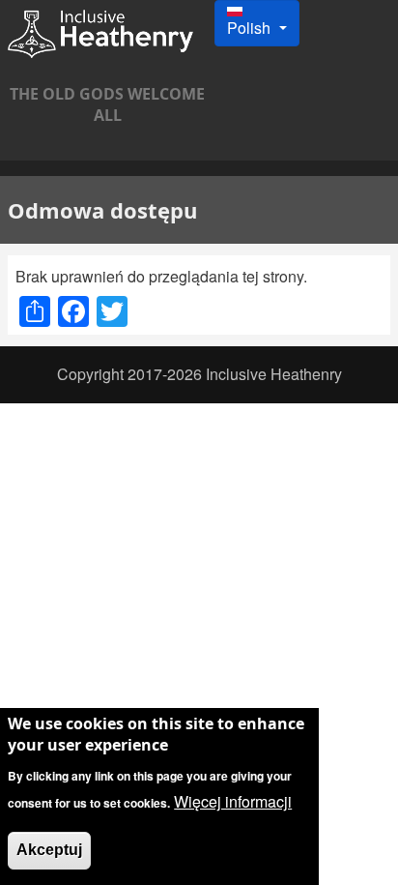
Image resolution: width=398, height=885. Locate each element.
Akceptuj (49, 849)
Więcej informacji (233, 801)
